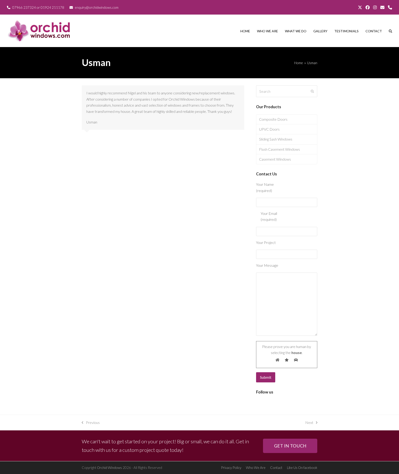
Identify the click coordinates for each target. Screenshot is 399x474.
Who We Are (256, 467)
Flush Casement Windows (279, 149)
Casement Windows (275, 159)
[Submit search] (312, 91)
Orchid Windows (109, 467)
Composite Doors (273, 119)
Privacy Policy (231, 467)
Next (309, 423)
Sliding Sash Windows (275, 139)
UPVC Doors (269, 129)
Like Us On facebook (302, 467)
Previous (91, 423)
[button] (390, 31)
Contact (276, 467)
